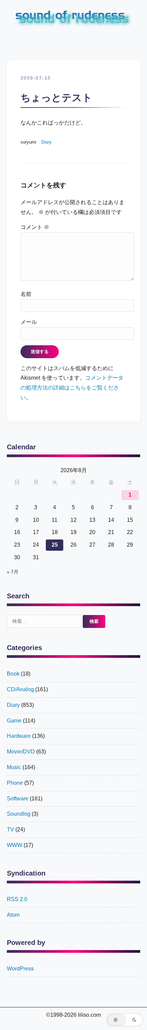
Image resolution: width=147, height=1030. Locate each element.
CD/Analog (20, 689)
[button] (125, 1020)
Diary (46, 142)
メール (29, 322)
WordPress (20, 968)
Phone (15, 783)
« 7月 (12, 572)
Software (17, 798)
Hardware (19, 736)
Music (14, 767)
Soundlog (18, 814)
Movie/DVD (21, 751)
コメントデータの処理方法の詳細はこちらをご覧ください (72, 387)
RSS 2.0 (17, 899)
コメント (35, 227)
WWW (14, 845)
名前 (26, 294)
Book (13, 674)
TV (10, 829)
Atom (13, 915)
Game (14, 721)
